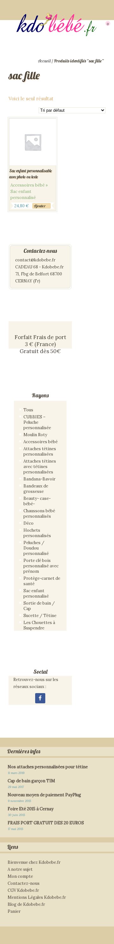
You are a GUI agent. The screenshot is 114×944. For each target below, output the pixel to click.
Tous (28, 410)
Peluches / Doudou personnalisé (36, 548)
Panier (14, 911)
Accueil (44, 61)
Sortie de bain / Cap (39, 605)
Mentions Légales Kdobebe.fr (37, 897)
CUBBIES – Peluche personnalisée (37, 422)
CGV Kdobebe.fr (23, 890)
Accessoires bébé (40, 441)
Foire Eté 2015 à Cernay (31, 809)
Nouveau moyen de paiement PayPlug (44, 795)
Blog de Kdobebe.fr (26, 904)
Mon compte (20, 876)
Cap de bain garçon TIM (31, 781)
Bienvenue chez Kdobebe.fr (34, 862)
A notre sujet (20, 869)
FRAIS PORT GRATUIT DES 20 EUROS (46, 823)
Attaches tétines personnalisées (39, 451)
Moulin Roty (35, 434)
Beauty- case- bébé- (37, 501)
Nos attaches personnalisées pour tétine (48, 767)
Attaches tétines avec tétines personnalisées (39, 466)
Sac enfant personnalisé (36, 593)
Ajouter (40, 205)
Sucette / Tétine (39, 615)
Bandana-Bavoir (39, 479)
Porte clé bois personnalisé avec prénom (41, 566)
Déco (28, 523)
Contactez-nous (24, 883)
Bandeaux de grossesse (35, 488)
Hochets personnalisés (37, 533)
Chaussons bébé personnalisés (39, 513)
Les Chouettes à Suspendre (39, 625)
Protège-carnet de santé (41, 581)
